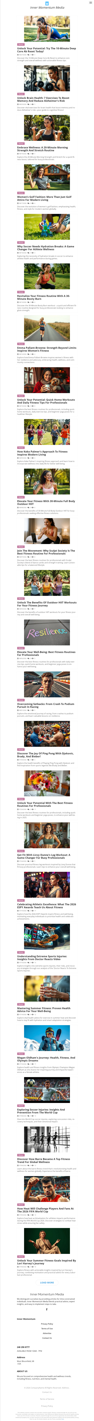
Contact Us (47, 1392)
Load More (47, 1282)
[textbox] (47, 7)
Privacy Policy (47, 1406)
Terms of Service (47, 1399)
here (62, 1419)
